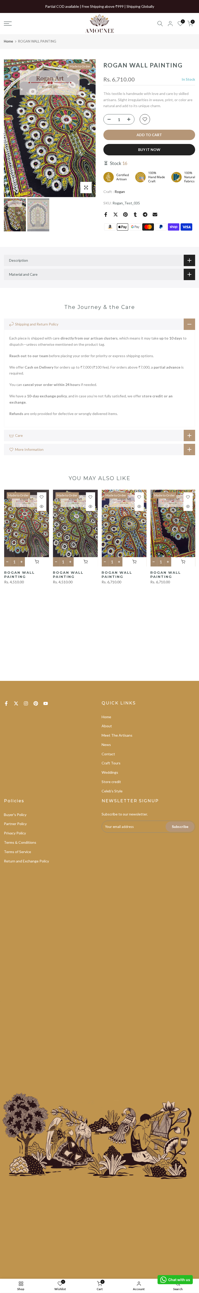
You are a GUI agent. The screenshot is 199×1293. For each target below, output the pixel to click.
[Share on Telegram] (145, 214)
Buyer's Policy (15, 814)
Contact (108, 754)
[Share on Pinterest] (125, 214)
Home (8, 41)
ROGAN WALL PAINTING (19, 574)
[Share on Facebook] (105, 214)
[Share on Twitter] (115, 214)
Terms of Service (17, 851)
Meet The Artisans (117, 735)
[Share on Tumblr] (135, 214)
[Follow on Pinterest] (35, 703)
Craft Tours (111, 763)
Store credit (111, 781)
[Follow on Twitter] (16, 703)
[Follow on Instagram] (26, 703)
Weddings (110, 772)
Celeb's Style (112, 791)
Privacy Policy (15, 833)
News (106, 744)
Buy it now (149, 149)
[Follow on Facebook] (6, 703)
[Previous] (13, 128)
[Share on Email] (155, 214)
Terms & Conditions (20, 842)
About (107, 726)
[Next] (86, 128)
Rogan (120, 191)
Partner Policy (15, 823)
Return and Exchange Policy (26, 861)
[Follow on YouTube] (45, 703)
